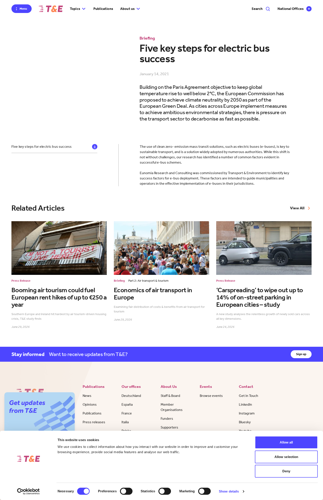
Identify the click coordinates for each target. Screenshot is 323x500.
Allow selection (286, 457)
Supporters (169, 427)
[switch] (126, 491)
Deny (286, 471)
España (127, 404)
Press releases (94, 422)
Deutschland (131, 396)
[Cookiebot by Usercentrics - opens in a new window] (28, 491)
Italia (125, 422)
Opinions (90, 404)
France (127, 413)
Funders (167, 418)
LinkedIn (245, 404)
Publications (103, 9)
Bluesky (245, 422)
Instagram (247, 413)
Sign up (301, 354)
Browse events (211, 396)
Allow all (286, 442)
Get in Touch (248, 396)
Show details (229, 491)
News (87, 396)
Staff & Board (170, 396)
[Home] (51, 8)
